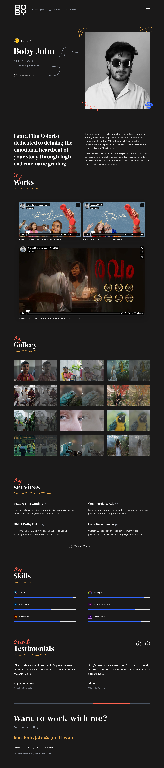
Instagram (39, 10)
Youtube (56, 10)
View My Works (27, 75)
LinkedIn (72, 10)
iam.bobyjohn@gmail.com (43, 738)
